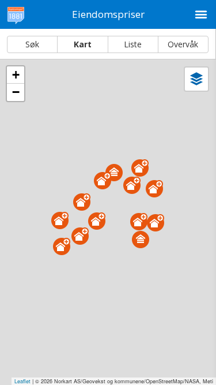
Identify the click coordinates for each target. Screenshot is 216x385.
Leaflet (22, 381)
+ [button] (16, 75)
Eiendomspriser (108, 14)
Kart (83, 44)
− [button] (16, 92)
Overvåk (183, 44)
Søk (32, 44)
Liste (133, 44)
